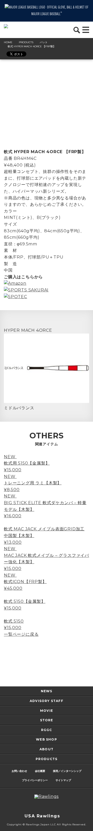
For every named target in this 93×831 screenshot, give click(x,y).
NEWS (46, 691)
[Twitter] (41, 806)
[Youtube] (62, 806)
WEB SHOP (46, 739)
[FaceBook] (51, 806)
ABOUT (46, 749)
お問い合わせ (19, 771)
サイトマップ (63, 780)
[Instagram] (31, 806)
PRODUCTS (47, 759)
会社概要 (40, 771)
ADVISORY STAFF (46, 701)
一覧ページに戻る (21, 634)
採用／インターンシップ (67, 771)
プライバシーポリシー (35, 780)
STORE (46, 720)
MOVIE (46, 711)
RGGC (46, 730)
